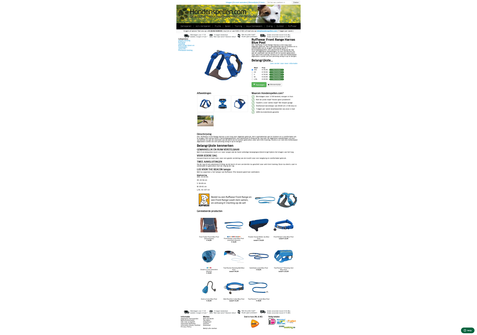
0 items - (262, 2)
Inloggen (229, 2)
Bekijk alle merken (210, 328)
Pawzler (206, 323)
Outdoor (280, 26)
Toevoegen (260, 84)
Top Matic (206, 320)
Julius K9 (181, 49)
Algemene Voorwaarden (189, 319)
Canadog (181, 44)
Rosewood (207, 325)
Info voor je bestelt (188, 322)
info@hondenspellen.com (267, 31)
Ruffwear (292, 26)
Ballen (228, 26)
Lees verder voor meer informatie (284, 63)
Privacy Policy (186, 327)
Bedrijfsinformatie (187, 320)
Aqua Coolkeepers (254, 26)
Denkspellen (186, 26)
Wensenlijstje (253, 2)
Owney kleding (184, 41)
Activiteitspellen (203, 26)
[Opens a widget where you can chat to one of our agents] (468, 331)
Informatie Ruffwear (188, 323)
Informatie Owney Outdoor (190, 325)
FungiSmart (207, 322)
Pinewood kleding (185, 50)
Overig (269, 26)
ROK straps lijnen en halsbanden (186, 46)
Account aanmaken (240, 2)
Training (238, 26)
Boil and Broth (208, 319)
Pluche (218, 26)
